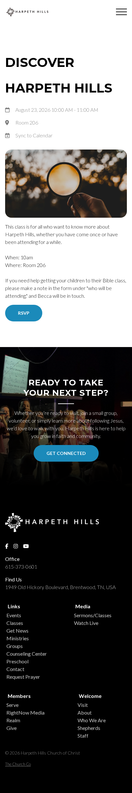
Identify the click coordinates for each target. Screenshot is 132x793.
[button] (121, 11)
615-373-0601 (21, 566)
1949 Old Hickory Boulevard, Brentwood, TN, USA (60, 587)
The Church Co (18, 764)
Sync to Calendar (34, 135)
